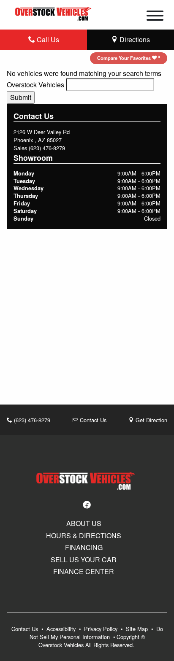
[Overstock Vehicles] (54, 12)
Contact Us (92, 420)
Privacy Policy (101, 629)
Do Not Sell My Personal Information (96, 633)
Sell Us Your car (84, 560)
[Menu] (155, 17)
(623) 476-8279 (47, 148)
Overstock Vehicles (35, 84)
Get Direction (150, 420)
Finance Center (83, 571)
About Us (83, 523)
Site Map (138, 629)
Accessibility (61, 629)
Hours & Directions (83, 536)
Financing (84, 547)
